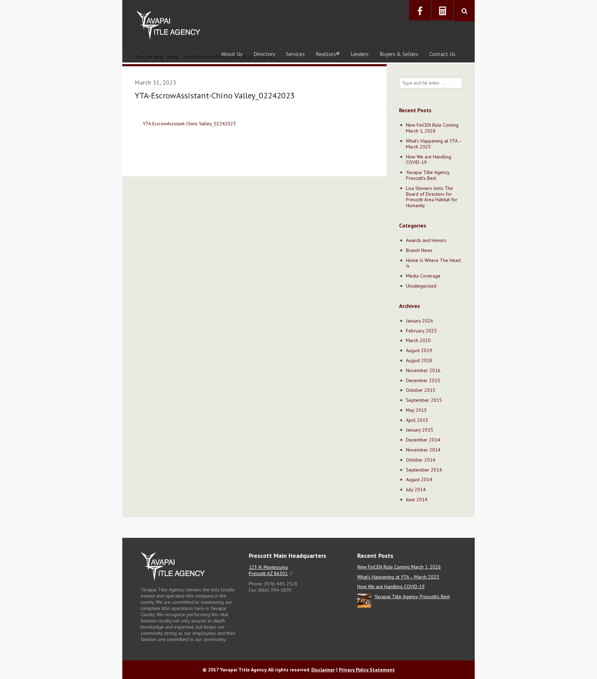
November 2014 (423, 450)
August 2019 (419, 350)
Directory (264, 53)
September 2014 (424, 470)
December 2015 (423, 380)
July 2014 (416, 489)
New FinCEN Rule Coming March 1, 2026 (432, 128)
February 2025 (421, 331)
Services (295, 53)
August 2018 (419, 360)
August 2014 (419, 479)
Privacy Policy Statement (367, 670)
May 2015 (416, 410)
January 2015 (419, 430)
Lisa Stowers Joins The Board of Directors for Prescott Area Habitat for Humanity (431, 196)
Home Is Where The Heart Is (433, 263)
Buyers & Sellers (399, 53)
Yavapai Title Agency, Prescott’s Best (428, 175)
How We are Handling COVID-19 (428, 160)
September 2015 (424, 400)
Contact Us (442, 53)
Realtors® (328, 53)
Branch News (419, 250)
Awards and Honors (426, 240)
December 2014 (423, 440)
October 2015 (420, 390)
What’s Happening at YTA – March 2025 (434, 144)
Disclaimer (323, 670)
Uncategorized (421, 286)
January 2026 (419, 321)
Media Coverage (423, 276)
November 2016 (423, 370)
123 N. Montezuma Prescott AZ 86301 (268, 570)
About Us (232, 53)
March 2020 (418, 340)
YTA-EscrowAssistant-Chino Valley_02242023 (189, 123)
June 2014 (416, 499)
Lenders (360, 53)
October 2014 (420, 460)
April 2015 (417, 420)
